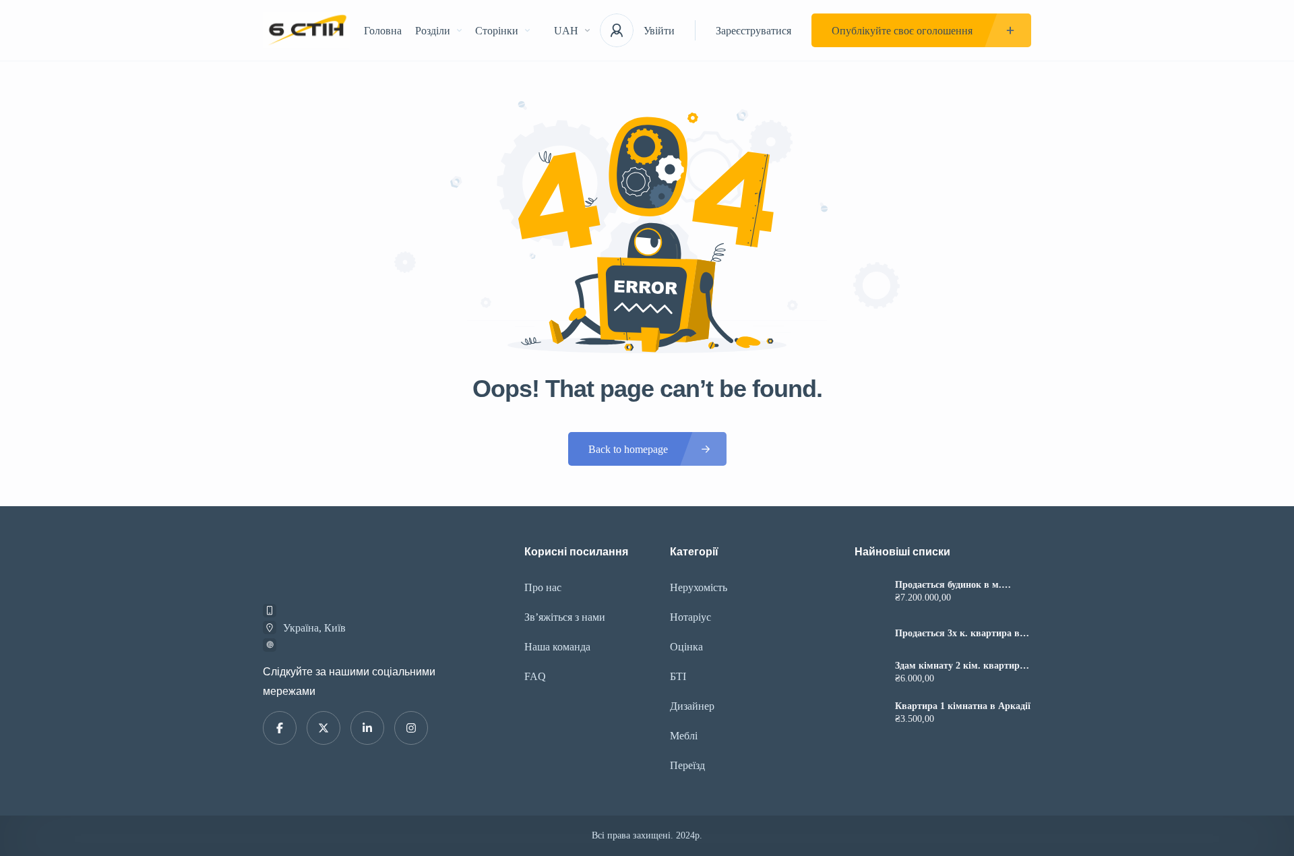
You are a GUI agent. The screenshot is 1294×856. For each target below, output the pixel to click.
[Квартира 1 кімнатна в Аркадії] (870, 714)
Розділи (432, 30)
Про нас (542, 587)
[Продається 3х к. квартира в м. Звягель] (870, 633)
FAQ (535, 676)
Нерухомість (698, 587)
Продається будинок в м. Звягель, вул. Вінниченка (950, 585)
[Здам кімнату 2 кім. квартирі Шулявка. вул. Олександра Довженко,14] (870, 674)
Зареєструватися (753, 30)
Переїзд (687, 765)
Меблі (684, 735)
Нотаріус (690, 617)
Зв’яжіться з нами (564, 617)
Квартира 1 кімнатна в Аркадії (962, 706)
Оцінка (686, 646)
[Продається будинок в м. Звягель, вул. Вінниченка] (870, 593)
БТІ (678, 676)
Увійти (659, 30)
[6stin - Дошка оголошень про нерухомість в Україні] (306, 30)
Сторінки (496, 30)
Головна (383, 30)
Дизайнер (692, 706)
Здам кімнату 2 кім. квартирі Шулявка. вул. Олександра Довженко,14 (958, 666)
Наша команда (557, 646)
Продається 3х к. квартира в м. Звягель (957, 633)
